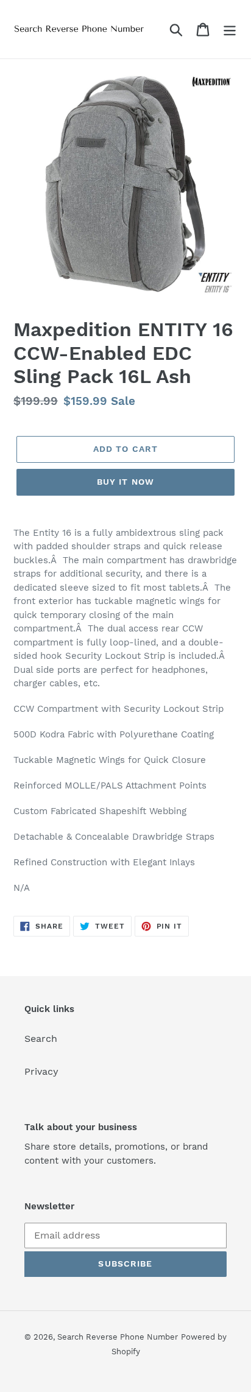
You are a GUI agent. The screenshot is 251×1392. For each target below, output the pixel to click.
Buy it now (125, 482)
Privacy (41, 1071)
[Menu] (229, 29)
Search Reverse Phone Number (117, 1336)
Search (40, 1038)
